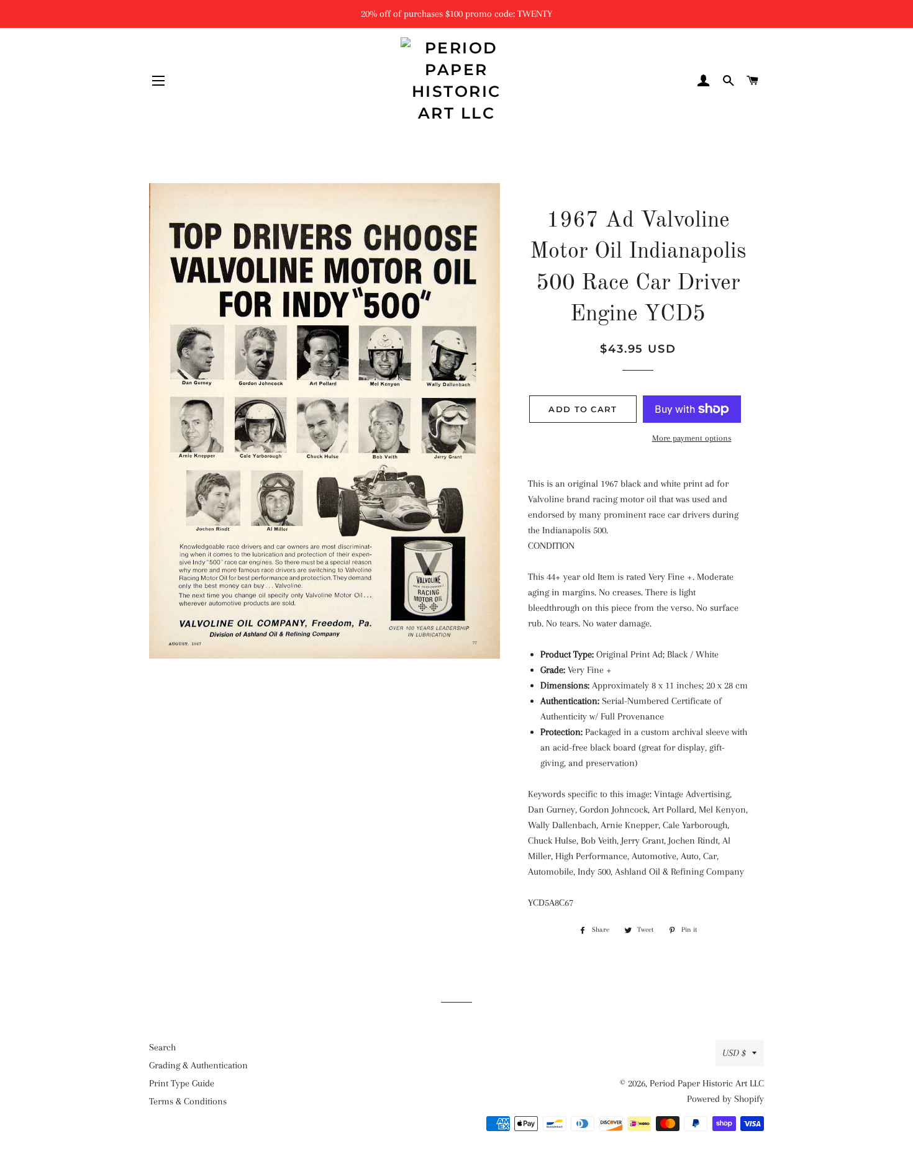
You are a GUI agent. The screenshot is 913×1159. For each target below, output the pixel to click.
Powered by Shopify (725, 1098)
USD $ (734, 1052)
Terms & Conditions (188, 1101)
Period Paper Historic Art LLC (707, 1083)
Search (162, 1047)
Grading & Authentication (198, 1065)
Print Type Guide (181, 1083)
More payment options (692, 438)
